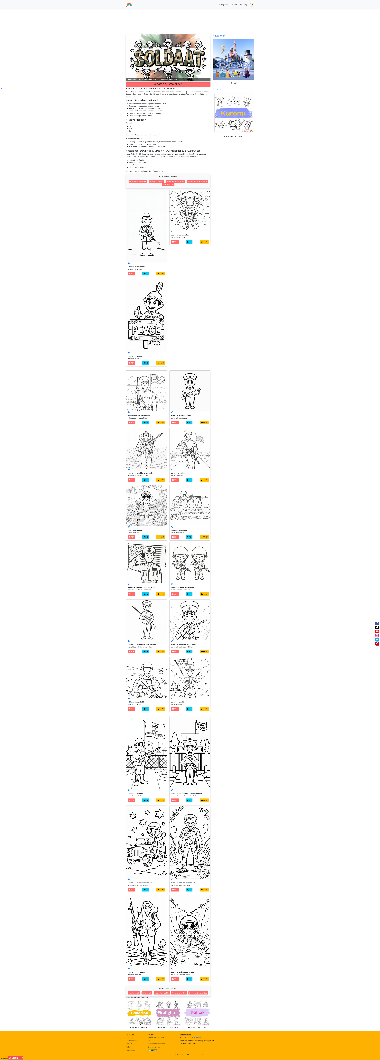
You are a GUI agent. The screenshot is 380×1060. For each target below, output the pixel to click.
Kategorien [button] (223, 5)
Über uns (129, 1037)
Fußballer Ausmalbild (179, 993)
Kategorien (219, 35)
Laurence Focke (132, 1041)
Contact (129, 1044)
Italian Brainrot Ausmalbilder (233, 136)
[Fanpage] (377, 623)
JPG (146, 273)
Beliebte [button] (234, 5)
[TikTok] (377, 627)
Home (129, 80)
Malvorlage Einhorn (156, 181)
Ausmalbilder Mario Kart (137, 181)
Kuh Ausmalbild (134, 993)
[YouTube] (377, 631)
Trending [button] (243, 5)
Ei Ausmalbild (147, 993)
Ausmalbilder (131, 1050)
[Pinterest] (377, 644)
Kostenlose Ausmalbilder (142, 80)
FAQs (128, 1047)
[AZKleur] (129, 5)
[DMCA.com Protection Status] (153, 1050)
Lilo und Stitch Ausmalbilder (197, 181)
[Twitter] (377, 639)
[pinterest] (128, 264)
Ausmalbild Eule (168, 185)
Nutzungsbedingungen (156, 1044)
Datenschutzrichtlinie (156, 1037)
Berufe (155, 80)
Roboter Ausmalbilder (161, 993)
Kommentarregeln (155, 1047)
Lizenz (150, 1041)
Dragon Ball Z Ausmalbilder (198, 993)
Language (4, 1058)
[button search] (252, 5)
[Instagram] (377, 635)
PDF (132, 273)
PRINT (161, 273)
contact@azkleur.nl (194, 1037)
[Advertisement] (190, 21)
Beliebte (217, 89)
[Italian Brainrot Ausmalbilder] (233, 113)
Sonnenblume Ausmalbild (175, 181)
